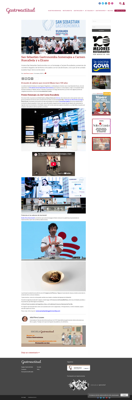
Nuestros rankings (54, 10)
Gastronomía (100, 10)
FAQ (38, 369)
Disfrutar (58, 98)
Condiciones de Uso (32, 397)
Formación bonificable (27, 371)
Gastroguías (78, 10)
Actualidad (89, 10)
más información (115, 395)
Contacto (23, 369)
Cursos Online (120, 10)
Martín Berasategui (77, 99)
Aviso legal (23, 397)
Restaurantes (67, 10)
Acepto (124, 395)
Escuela (39, 367)
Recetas (110, 10)
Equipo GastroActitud (27, 367)
